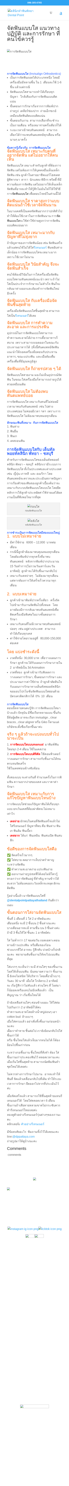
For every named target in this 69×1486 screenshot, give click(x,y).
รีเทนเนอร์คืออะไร (21, 1306)
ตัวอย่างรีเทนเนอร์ (32, 1124)
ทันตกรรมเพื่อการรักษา (24, 1270)
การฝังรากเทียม (19, 1285)
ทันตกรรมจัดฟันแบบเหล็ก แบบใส (30, 1262)
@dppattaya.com (24, 1136)
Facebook (38, 1388)
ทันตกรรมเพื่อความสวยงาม (27, 1277)
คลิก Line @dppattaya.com (34, 1396)
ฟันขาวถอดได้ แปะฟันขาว (26, 1321)
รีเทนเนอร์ (40, 247)
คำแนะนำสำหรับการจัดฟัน (26, 1314)
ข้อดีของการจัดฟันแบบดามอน (28, 1329)
